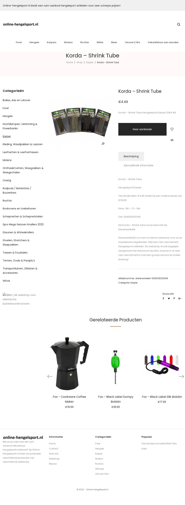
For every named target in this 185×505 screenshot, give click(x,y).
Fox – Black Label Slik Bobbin (162, 397)
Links (144, 448)
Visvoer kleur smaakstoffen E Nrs (159, 443)
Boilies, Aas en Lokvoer (16, 100)
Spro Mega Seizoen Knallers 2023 (23, 224)
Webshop (54, 458)
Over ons (54, 453)
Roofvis (7, 200)
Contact (53, 448)
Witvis (6, 281)
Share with (168, 293)
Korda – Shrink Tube (134, 225)
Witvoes (99, 468)
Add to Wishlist (172, 129)
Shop (79, 62)
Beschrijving (131, 156)
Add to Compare (172, 140)
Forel (6, 108)
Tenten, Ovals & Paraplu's (19, 260)
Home (69, 62)
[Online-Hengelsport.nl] (21, 24)
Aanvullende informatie (138, 165)
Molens (7, 160)
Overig (7, 180)
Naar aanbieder (142, 129)
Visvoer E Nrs (102, 473)
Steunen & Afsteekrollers (18, 232)
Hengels (8, 116)
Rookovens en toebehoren (19, 208)
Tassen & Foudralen (15, 252)
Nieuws (53, 463)
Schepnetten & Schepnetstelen (23, 216)
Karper (89, 62)
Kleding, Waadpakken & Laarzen (23, 144)
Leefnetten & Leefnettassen (20, 152)
